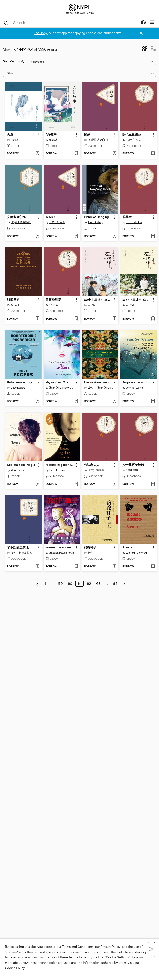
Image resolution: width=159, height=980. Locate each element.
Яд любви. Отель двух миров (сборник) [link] (60, 382)
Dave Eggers (18, 387)
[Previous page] (38, 583)
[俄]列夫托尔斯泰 (21, 222)
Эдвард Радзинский (61, 552)
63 (98, 583)
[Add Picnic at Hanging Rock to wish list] (114, 236)
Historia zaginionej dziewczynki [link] (60, 465)
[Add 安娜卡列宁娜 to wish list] (37, 236)
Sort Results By (13, 61)
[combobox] (71, 23)
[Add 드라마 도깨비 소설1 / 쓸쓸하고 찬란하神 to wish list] (152, 319)
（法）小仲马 (134, 222)
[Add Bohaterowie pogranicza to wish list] (37, 401)
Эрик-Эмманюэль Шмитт (62, 387)
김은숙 (92, 305)
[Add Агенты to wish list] (152, 566)
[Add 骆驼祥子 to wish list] (114, 566)
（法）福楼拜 (96, 470)
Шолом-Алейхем (136, 552)
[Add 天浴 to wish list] (37, 153)
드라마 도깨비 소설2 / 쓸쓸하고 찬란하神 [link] (98, 300)
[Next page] (124, 583)
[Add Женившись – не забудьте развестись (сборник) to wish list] (76, 566)
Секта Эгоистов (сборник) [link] (98, 382)
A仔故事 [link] (51, 135)
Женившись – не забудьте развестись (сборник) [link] (60, 547)
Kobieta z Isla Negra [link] (21, 465)
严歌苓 (15, 140)
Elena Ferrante (57, 470)
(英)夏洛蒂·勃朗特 (98, 140)
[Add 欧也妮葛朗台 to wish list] (152, 153)
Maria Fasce (18, 470)
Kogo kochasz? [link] (132, 382)
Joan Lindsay (95, 222)
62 (89, 583)
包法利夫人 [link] (92, 465)
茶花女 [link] (127, 217)
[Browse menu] (152, 22)
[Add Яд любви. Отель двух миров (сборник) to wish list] (76, 401)
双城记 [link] (50, 217)
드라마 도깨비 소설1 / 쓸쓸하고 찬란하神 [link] (136, 300)
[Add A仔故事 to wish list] (76, 153)
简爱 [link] (87, 135)
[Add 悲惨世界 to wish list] (37, 319)
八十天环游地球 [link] (133, 465)
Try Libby (40, 33)
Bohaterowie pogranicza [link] (21, 382)
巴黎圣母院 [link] (53, 300)
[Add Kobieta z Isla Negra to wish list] (37, 484)
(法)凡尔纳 (132, 470)
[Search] (6, 22)
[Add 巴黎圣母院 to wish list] (76, 319)
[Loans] (143, 23)
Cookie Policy (15, 968)
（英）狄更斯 (57, 222)
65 (115, 583)
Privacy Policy (110, 947)
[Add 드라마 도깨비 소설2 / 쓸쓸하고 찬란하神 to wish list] (114, 319)
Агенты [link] (128, 547)
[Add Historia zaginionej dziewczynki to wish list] (76, 484)
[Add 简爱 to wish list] (114, 153)
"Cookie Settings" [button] (117, 957)
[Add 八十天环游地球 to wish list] (152, 484)
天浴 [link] (10, 135)
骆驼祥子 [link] (90, 547)
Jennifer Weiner (135, 387)
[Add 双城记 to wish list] (76, 236)
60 (70, 583)
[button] (144, 50)
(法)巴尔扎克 (133, 140)
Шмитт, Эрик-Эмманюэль (101, 387)
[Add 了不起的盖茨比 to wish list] (37, 566)
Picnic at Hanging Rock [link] (98, 217)
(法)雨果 (15, 305)
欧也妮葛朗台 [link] (131, 135)
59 (60, 583)
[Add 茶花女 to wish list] (152, 236)
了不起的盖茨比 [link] (18, 547)
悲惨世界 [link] (13, 300)
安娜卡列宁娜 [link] (16, 217)
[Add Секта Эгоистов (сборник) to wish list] (114, 401)
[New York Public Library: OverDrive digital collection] (79, 9)
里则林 (53, 140)
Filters (10, 73)
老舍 (90, 552)
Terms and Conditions (77, 947)
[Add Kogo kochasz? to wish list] (152, 401)
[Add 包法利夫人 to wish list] (114, 484)
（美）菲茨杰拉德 (21, 552)
